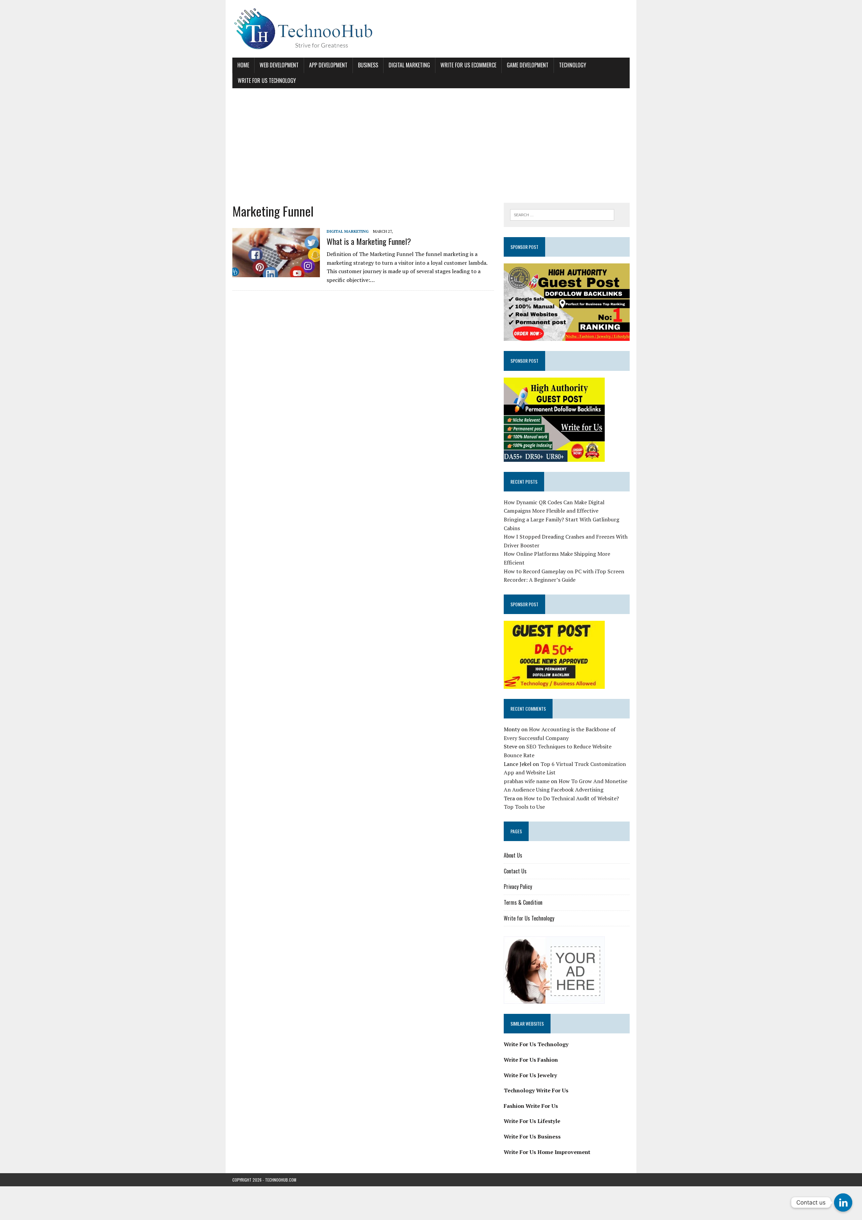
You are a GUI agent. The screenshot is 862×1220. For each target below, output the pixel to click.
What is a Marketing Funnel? (369, 241)
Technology (572, 65)
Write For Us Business (532, 1136)
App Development (328, 65)
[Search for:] (562, 214)
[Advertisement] (431, 145)
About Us (513, 855)
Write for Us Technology (267, 80)
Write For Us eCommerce (468, 65)
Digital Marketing (409, 65)
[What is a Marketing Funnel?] (276, 272)
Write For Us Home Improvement (547, 1152)
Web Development (279, 65)
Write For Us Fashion (531, 1059)
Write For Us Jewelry (530, 1075)
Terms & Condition (523, 902)
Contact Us (515, 871)
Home (243, 65)
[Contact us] (843, 1202)
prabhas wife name (527, 781)
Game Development (528, 65)
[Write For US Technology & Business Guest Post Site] (431, 29)
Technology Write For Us (536, 1090)
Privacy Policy (518, 886)
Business (368, 65)
